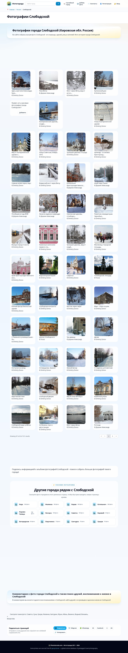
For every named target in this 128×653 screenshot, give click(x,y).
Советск (30, 614)
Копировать (60, 632)
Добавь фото (81, 4)
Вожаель (84, 614)
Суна (35, 614)
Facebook (100, 628)
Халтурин (53, 614)
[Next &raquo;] (116, 436)
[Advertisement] (63, 54)
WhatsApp (84, 628)
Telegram (72, 628)
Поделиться (60, 628)
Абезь (65, 614)
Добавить (22, 112)
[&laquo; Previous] (101, 436)
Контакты (92, 4)
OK (111, 628)
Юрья (60, 614)
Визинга (71, 614)
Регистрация (105, 4)
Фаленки (46, 614)
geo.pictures (55, 648)
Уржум (40, 614)
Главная (12, 9)
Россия (18, 9)
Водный (78, 614)
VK (93, 628)
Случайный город (69, 4)
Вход (117, 4)
